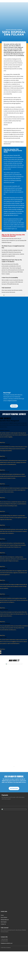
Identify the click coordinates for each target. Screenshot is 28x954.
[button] (14, 406)
